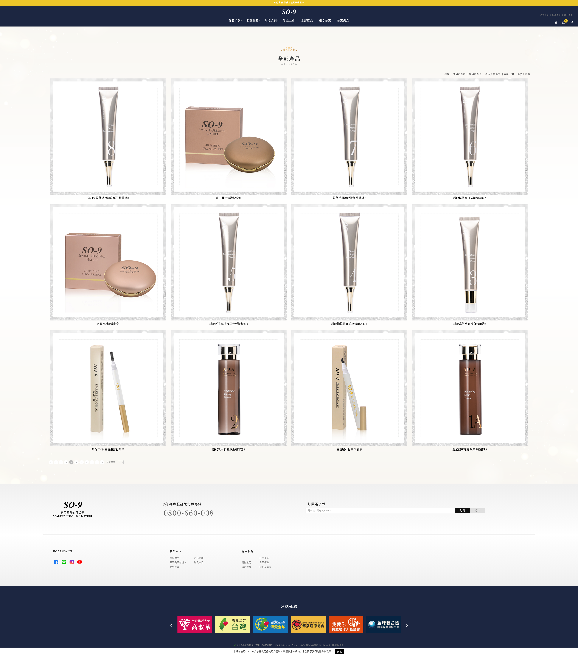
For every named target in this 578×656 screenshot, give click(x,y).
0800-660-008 (189, 513)
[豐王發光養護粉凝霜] (229, 136)
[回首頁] (289, 11)
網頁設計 (340, 645)
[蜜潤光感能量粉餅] (108, 262)
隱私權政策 (325, 651)
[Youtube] (80, 563)
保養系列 (235, 20)
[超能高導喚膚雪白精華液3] (470, 262)
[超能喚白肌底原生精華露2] (229, 388)
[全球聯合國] (383, 624)
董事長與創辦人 (178, 562)
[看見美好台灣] (232, 624)
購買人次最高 (492, 74)
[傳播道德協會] (308, 624)
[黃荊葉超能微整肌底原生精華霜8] (108, 136)
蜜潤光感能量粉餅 (108, 323)
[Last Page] (102, 462)
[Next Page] (97, 462)
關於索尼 (568, 15)
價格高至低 (475, 74)
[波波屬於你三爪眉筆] (349, 388)
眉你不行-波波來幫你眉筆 (108, 449)
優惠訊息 (343, 20)
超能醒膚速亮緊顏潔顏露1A (469, 449)
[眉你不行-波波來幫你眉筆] (108, 388)
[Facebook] (57, 563)
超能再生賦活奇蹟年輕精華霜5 (228, 323)
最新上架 (509, 74)
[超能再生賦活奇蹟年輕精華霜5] (229, 262)
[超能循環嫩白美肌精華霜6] (470, 136)
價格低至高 (459, 74)
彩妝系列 (271, 20)
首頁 (283, 63)
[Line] (65, 563)
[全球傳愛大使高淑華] (194, 624)
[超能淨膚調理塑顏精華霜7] (349, 136)
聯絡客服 (556, 15)
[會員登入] (556, 22)
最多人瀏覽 (523, 74)
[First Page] (51, 462)
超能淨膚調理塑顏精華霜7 (349, 197)
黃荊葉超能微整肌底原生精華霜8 (108, 197)
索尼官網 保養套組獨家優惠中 (289, 2)
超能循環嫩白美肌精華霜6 (469, 197)
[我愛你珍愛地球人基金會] (346, 624)
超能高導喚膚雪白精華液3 (469, 323)
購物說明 (246, 562)
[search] (572, 22)
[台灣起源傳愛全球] (270, 624)
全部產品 (307, 20)
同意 (339, 651)
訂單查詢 (544, 15)
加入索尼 (199, 562)
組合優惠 (325, 20)
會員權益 (264, 562)
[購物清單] (563, 22)
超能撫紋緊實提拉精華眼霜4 (349, 323)
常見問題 (199, 558)
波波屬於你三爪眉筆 (349, 449)
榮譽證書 (174, 567)
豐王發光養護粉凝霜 (229, 197)
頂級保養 (253, 20)
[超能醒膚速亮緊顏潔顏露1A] (470, 388)
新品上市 (289, 20)
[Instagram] (73, 563)
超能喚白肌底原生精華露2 (228, 449)
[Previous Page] (56, 462)
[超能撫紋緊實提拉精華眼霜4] (349, 262)
